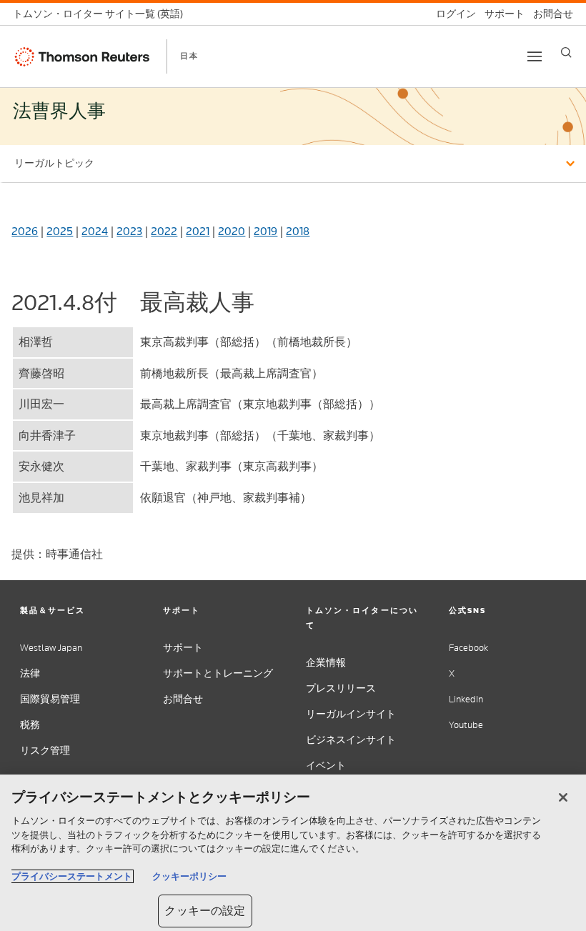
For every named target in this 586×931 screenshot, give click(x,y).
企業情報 (326, 663)
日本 (189, 56)
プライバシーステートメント (71, 876)
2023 (129, 231)
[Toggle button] (534, 56)
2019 (265, 231)
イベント (326, 766)
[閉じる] (563, 797)
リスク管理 (45, 751)
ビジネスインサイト (351, 740)
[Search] (566, 52)
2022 (164, 231)
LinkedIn (466, 699)
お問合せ (183, 699)
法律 (30, 673)
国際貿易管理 (50, 699)
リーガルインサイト (351, 714)
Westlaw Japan (51, 648)
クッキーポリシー (189, 876)
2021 (197, 231)
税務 (30, 725)
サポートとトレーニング (218, 673)
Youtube (466, 725)
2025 (59, 231)
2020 (231, 231)
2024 (94, 231)
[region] (293, 853)
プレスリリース (341, 688)
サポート (183, 648)
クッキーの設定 (204, 911)
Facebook (468, 648)
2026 (24, 231)
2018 (297, 231)
